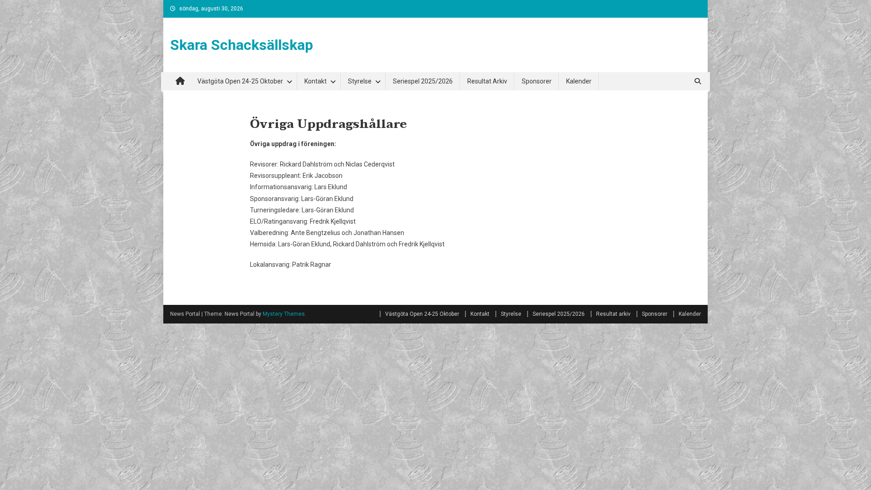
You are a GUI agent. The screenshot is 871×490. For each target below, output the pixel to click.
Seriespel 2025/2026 (423, 81)
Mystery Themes (284, 314)
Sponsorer (537, 81)
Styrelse (360, 81)
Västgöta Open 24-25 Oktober (240, 81)
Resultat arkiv (487, 81)
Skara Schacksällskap (241, 45)
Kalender (579, 81)
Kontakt (315, 81)
